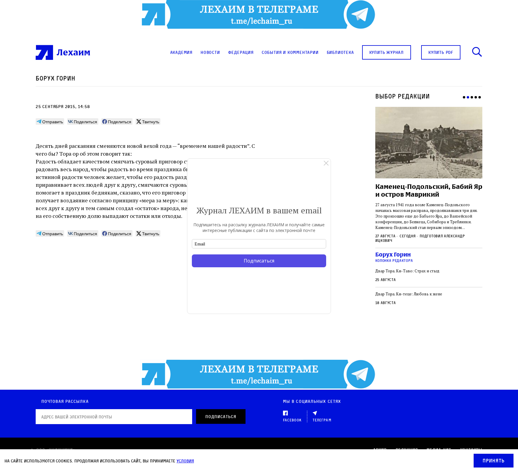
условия (185, 460)
